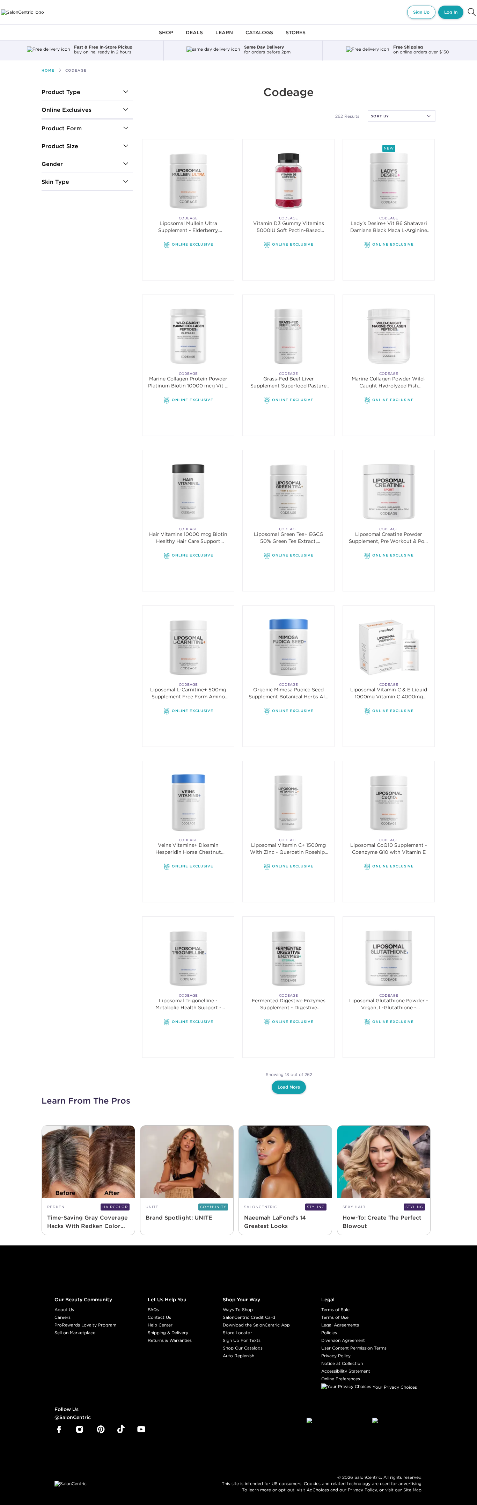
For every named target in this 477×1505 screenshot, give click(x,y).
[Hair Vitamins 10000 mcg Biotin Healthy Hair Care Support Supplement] (188, 492)
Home (48, 70)
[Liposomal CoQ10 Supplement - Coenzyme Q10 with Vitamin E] (389, 802)
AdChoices (318, 1489)
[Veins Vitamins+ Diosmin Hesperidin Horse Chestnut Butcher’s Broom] (188, 802)
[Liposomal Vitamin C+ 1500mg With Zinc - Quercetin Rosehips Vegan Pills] (288, 802)
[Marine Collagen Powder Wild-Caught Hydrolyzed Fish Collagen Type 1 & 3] (389, 336)
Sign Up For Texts (241, 1340)
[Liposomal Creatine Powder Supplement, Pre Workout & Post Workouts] (389, 492)
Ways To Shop (238, 1309)
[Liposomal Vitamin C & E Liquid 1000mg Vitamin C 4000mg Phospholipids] (389, 647)
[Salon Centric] (22, 12)
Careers (62, 1317)
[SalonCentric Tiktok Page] (121, 1429)
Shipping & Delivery (168, 1332)
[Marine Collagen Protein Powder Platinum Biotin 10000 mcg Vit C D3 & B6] (188, 336)
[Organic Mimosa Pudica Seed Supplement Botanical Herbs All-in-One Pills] (288, 647)
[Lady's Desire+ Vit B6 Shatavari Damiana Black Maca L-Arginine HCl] (389, 181)
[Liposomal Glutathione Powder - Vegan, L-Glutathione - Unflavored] (389, 958)
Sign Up (421, 12)
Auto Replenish (238, 1355)
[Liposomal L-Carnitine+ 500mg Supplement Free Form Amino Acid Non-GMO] (188, 647)
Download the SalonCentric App (256, 1325)
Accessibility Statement (345, 1371)
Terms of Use (334, 1317)
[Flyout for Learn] (224, 36)
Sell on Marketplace (74, 1332)
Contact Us (159, 1317)
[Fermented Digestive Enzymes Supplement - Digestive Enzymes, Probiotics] (288, 958)
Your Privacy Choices (394, 1387)
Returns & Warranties (170, 1340)
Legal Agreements (340, 1325)
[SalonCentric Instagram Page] (79, 1429)
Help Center (160, 1325)
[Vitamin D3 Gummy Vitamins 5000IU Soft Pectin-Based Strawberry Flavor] (288, 181)
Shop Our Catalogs (243, 1348)
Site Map (412, 1489)
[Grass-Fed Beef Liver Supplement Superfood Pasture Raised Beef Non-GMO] (288, 336)
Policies (329, 1332)
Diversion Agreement (343, 1340)
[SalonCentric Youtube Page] (141, 1429)
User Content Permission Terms (354, 1348)
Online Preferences (340, 1378)
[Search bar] (472, 12)
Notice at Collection (342, 1363)
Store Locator (237, 1332)
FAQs (153, 1309)
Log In (450, 12)
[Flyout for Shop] (166, 36)
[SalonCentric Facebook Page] (58, 1429)
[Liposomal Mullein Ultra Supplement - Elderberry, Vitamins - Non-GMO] (188, 181)
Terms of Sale (335, 1309)
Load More (289, 1087)
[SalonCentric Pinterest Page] (100, 1429)
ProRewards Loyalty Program (85, 1325)
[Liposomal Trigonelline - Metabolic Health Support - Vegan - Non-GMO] (188, 958)
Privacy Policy (336, 1355)
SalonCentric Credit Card (249, 1317)
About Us (64, 1309)
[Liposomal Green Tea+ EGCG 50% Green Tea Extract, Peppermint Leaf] (288, 492)
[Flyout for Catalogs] (259, 36)
